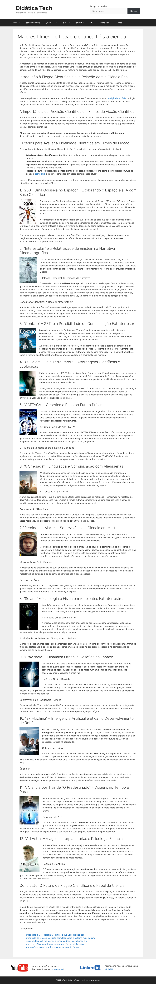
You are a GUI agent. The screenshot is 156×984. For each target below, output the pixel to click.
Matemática (79, 23)
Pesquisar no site (98, 6)
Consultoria (105, 23)
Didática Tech (34, 8)
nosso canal (57, 969)
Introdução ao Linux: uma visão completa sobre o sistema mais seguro (60, 938)
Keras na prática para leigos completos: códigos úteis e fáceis (56, 944)
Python (48, 23)
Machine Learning (32, 23)
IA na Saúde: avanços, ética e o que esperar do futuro (52, 947)
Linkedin (109, 969)
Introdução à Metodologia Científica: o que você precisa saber (56, 935)
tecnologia (40, 174)
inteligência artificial (117, 98)
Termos (118, 23)
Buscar (133, 11)
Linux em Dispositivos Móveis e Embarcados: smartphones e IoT (57, 941)
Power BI (66, 23)
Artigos (92, 23)
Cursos (16, 23)
